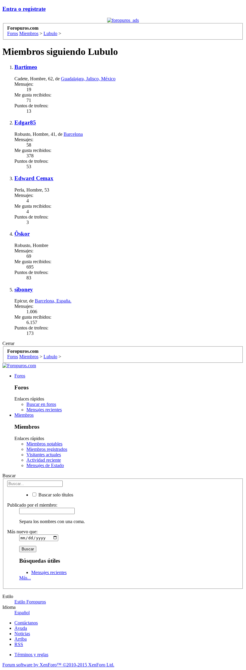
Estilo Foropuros (30, 601)
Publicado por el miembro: (32, 505)
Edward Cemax (33, 178)
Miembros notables (44, 443)
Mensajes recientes (44, 409)
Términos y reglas (31, 654)
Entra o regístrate (24, 9)
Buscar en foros (41, 404)
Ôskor (22, 234)
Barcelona (73, 134)
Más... (25, 577)
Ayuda (20, 628)
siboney (23, 289)
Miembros (24, 415)
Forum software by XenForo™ (58, 664)
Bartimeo (25, 67)
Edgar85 (25, 122)
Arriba (20, 639)
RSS (18, 644)
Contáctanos (26, 622)
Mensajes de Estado (45, 465)
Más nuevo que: (22, 531)
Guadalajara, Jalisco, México (88, 78)
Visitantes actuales (43, 454)
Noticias (22, 633)
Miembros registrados (46, 449)
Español (22, 612)
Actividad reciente (43, 460)
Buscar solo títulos (55, 494)
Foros (19, 375)
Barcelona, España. (53, 300)
